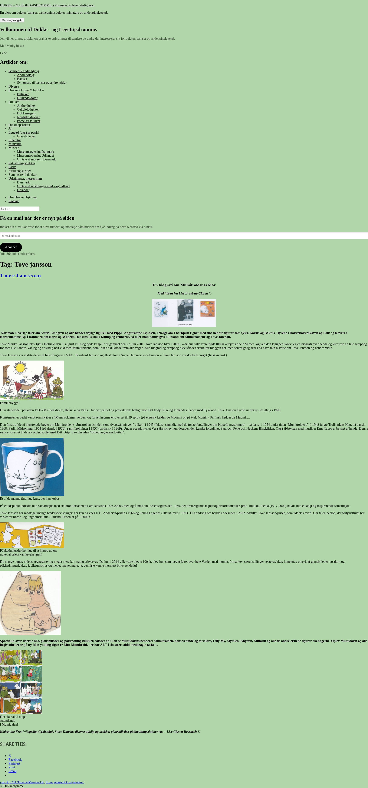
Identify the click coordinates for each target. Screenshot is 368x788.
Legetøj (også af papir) (24, 132)
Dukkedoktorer (27, 98)
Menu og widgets (12, 20)
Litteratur (15, 140)
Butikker (23, 94)
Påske (12, 167)
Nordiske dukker (28, 117)
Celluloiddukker (28, 109)
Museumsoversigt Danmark (35, 151)
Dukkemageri (26, 113)
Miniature (15, 144)
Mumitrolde (36, 782)
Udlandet (23, 190)
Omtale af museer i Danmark (36, 159)
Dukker (14, 102)
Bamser (22, 79)
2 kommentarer (73, 782)
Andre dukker (26, 105)
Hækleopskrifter (19, 125)
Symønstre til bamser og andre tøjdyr (41, 82)
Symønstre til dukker (22, 174)
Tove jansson (54, 782)
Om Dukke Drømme (22, 197)
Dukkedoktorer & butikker (26, 90)
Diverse (14, 86)
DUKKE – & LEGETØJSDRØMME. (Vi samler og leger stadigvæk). (47, 5)
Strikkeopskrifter (20, 171)
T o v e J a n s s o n (20, 275)
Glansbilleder (26, 136)
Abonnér (11, 247)
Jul (10, 128)
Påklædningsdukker (22, 163)
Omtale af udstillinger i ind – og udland (43, 186)
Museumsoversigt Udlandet (35, 155)
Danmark (23, 182)
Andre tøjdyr (25, 75)
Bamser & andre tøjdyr (24, 71)
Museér (14, 148)
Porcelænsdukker (28, 121)
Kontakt (14, 201)
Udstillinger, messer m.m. (26, 178)
